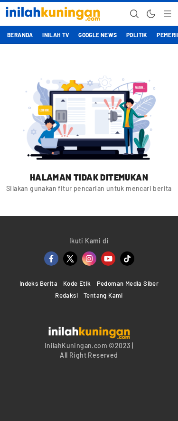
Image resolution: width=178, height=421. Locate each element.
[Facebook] (51, 258)
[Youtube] (108, 258)
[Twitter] (70, 258)
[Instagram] (89, 258)
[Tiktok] (127, 258)
